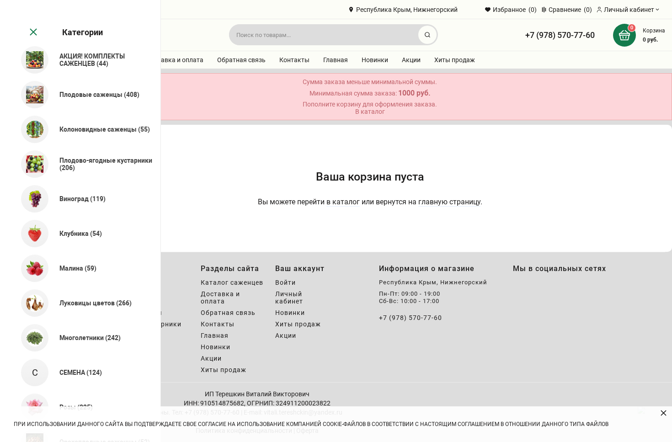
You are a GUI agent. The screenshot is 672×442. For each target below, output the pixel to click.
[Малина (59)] (30, 268)
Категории (82, 32)
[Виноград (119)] (30, 199)
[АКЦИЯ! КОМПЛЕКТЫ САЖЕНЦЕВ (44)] (30, 60)
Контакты (294, 60)
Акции (411, 60)
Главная (335, 60)
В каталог (370, 111)
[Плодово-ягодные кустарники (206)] (30, 164)
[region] (80, 221)
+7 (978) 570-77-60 (560, 35)
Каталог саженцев (232, 282)
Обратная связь (241, 60)
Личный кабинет (289, 297)
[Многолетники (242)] (30, 337)
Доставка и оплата (174, 60)
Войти (285, 282)
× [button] (663, 412)
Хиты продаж (454, 60)
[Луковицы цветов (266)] (30, 303)
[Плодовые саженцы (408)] (30, 94)
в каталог (343, 201)
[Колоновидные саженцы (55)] (30, 129)
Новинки (375, 60)
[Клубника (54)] (30, 233)
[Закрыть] (32, 32)
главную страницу (449, 201)
